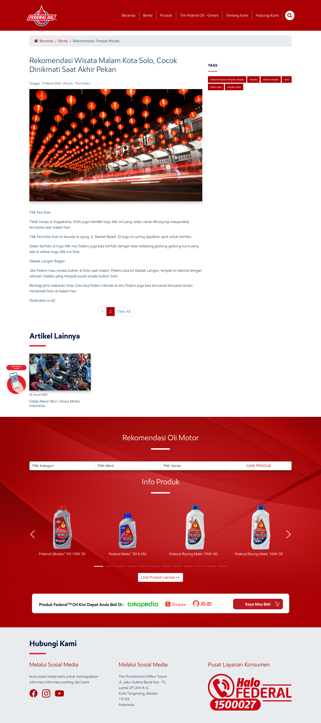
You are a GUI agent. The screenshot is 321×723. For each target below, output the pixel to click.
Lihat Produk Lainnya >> (160, 577)
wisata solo (234, 87)
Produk (166, 15)
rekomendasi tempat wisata (227, 79)
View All (123, 311)
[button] (33, 535)
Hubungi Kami (267, 15)
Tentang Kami (237, 15)
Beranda (128, 15)
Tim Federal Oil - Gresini (199, 15)
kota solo (216, 87)
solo (286, 79)
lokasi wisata (270, 79)
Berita (148, 15)
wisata (253, 79)
